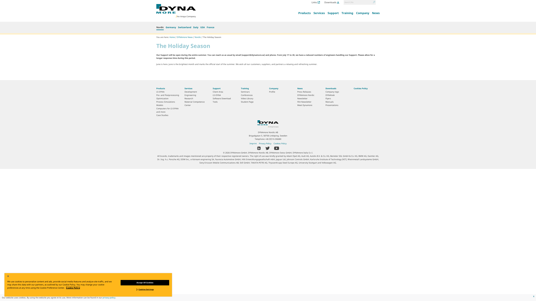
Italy (195, 27)
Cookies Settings (146, 289)
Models (159, 105)
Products (160, 88)
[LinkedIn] (259, 148)
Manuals (330, 101)
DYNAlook (330, 95)
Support (217, 88)
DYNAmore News (185, 37)
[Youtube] (276, 148)
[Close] (8, 276)
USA (202, 27)
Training (245, 88)
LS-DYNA (160, 91)
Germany (171, 27)
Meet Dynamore (304, 105)
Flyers (328, 98)
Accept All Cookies (145, 282)
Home (172, 37)
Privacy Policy (265, 143)
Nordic (160, 27)
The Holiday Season (212, 37)
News (300, 88)
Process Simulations (165, 101)
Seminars (245, 91)
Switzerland (184, 27)
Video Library (247, 98)
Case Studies (162, 115)
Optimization (162, 98)
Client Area (218, 91)
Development (191, 91)
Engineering (190, 95)
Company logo (332, 91)
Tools (215, 101)
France (210, 27)
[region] (88, 285)
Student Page (247, 101)
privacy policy (109, 297)
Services (188, 88)
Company (273, 88)
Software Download (222, 98)
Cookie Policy (73, 287)
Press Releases (304, 91)
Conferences (247, 95)
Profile (272, 91)
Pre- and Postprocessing (167, 95)
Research (189, 98)
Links (314, 2)
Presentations (332, 105)
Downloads (330, 2)
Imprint (253, 143)
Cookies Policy (361, 88)
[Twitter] (267, 148)
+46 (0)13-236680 (273, 139)
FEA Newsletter (304, 101)
